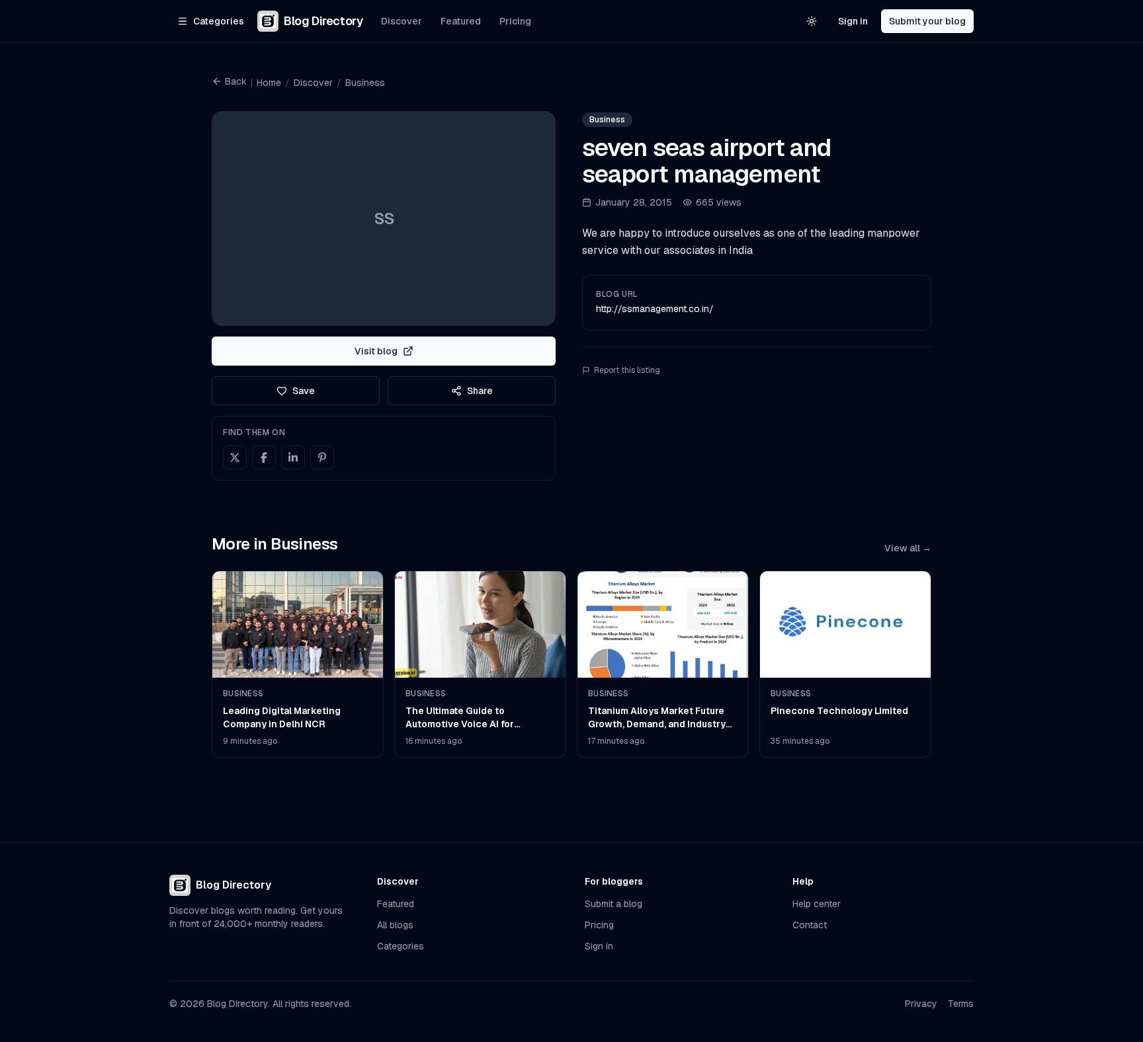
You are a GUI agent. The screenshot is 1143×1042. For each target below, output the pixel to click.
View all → (907, 548)
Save (303, 391)
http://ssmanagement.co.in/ (655, 309)
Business (365, 83)
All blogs (395, 925)
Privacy (921, 1004)
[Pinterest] (322, 457)
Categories (400, 946)
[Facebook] (264, 457)
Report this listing (627, 370)
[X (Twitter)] (235, 457)
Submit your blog (927, 21)
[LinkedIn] (293, 457)
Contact (809, 925)
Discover (401, 21)
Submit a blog (613, 904)
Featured (461, 21)
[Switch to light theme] (811, 21)
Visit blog (376, 351)
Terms (961, 1004)
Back (236, 81)
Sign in (853, 21)
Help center (816, 904)
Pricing (515, 21)
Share (480, 391)
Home (269, 83)
